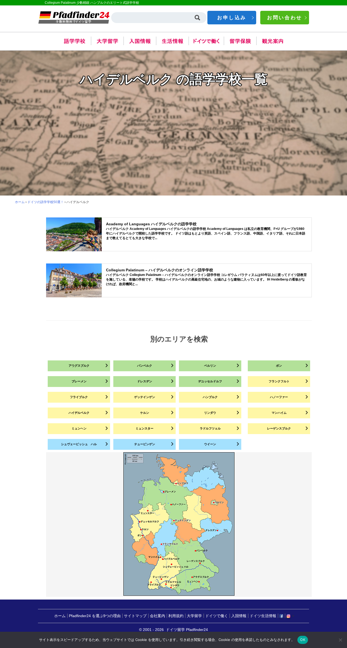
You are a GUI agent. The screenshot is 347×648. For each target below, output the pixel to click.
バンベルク (144, 365)
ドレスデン (144, 381)
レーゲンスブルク (279, 428)
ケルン (144, 412)
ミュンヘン (79, 428)
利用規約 (176, 616)
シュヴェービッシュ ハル (79, 444)
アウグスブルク (79, 365)
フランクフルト (279, 381)
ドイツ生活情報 (263, 616)
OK (302, 639)
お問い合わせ (284, 17)
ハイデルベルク (79, 412)
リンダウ (210, 412)
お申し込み (231, 17)
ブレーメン (79, 381)
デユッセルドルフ (210, 381)
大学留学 (107, 41)
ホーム (20, 202)
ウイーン (210, 444)
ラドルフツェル (210, 428)
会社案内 (157, 616)
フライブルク (79, 397)
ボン (279, 365)
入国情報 (139, 41)
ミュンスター (144, 428)
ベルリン (210, 365)
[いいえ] (340, 640)
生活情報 (172, 41)
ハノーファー (279, 397)
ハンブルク (210, 397)
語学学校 (74, 41)
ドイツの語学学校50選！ (45, 202)
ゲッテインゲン (144, 397)
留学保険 (240, 41)
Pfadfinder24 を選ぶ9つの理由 (95, 616)
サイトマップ (135, 616)
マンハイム (279, 412)
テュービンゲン (144, 444)
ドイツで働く (206, 41)
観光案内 (272, 41)
